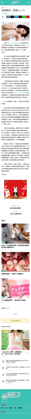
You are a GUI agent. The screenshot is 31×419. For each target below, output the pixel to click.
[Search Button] (28, 2)
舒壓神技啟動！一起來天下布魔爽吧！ (13, 274)
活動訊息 (10, 407)
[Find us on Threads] (3, 415)
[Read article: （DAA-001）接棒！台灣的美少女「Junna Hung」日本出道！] (15, 340)
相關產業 (20, 407)
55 (8, 302)
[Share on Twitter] (12, 17)
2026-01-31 (4, 302)
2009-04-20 (12, 13)
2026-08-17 (4, 249)
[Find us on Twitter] (9, 415)
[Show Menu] (2, 2)
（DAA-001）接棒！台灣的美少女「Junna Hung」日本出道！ (12, 353)
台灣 (15, 407)
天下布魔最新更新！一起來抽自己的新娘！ (14, 300)
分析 (6, 7)
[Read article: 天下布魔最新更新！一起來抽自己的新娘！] (15, 288)
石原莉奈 (8, 88)
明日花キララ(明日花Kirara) (13, 43)
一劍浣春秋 (5, 13)
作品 (4, 242)
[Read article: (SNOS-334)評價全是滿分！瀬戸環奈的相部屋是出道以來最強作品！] (15, 234)
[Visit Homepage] (15, 2)
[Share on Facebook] (8, 17)
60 (8, 249)
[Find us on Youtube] (7, 415)
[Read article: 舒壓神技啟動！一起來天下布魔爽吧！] (15, 262)
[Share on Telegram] (16, 17)
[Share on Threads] (20, 17)
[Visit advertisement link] (15, 189)
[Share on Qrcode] (27, 17)
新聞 (2, 407)
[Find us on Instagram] (5, 415)
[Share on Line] (24, 17)
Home (3, 7)
